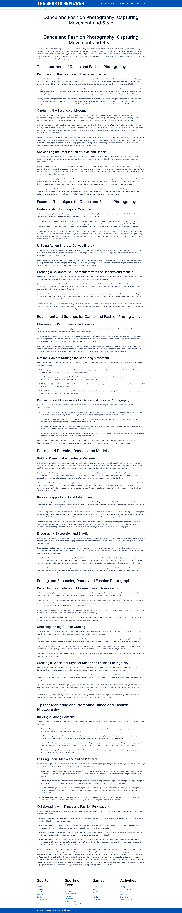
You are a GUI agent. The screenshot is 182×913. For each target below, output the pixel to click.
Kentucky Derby (70, 901)
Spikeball (95, 892)
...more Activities (126, 899)
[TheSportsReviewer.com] (60, 3)
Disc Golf (95, 897)
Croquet (95, 894)
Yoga (122, 892)
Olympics (68, 891)
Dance (44, 8)
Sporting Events (110, 3)
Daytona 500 (69, 899)
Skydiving (123, 894)
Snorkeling (124, 897)
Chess (94, 887)
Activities (130, 3)
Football (40, 894)
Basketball (40, 892)
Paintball (95, 889)
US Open (68, 896)
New (137, 3)
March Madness (70, 894)
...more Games (97, 899)
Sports (99, 3)
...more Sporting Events (73, 904)
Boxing (39, 887)
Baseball (40, 897)
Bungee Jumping (126, 889)
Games (121, 3)
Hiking (122, 887)
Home (39, 8)
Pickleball (40, 889)
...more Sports (42, 899)
